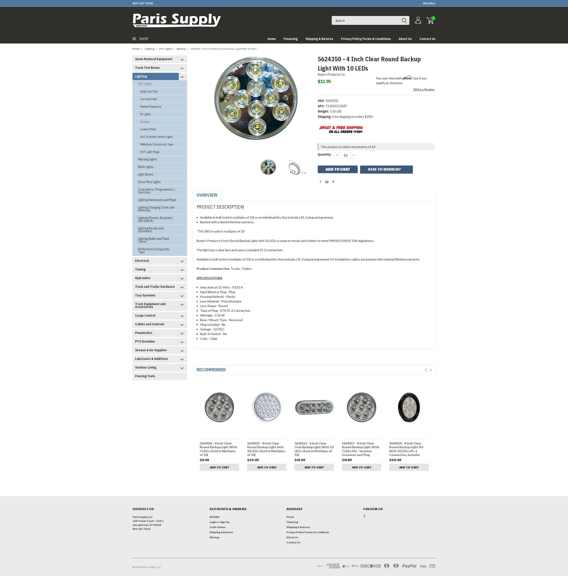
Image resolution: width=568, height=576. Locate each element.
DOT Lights (165, 48)
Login (212, 522)
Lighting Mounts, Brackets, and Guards (155, 219)
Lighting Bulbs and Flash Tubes (153, 240)
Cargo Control (145, 316)
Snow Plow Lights (149, 182)
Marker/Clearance (150, 106)
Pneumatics (143, 333)
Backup (181, 48)
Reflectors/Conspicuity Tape (156, 144)
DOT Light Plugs (150, 152)
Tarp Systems (145, 295)
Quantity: (324, 154)
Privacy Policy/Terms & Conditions (366, 39)
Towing (140, 269)
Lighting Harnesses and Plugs (157, 200)
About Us (405, 39)
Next (430, 370)
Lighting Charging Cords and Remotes (156, 208)
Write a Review (423, 89)
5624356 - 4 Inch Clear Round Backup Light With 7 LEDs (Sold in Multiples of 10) (218, 449)
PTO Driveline (145, 341)
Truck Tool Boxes (147, 68)
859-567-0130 (142, 3)
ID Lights (145, 114)
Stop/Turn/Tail (148, 91)
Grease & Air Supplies (151, 350)
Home (272, 39)
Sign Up (224, 522)
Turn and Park (148, 99)
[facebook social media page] (364, 516)
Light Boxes (145, 174)
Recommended (211, 370)
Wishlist (429, 3)
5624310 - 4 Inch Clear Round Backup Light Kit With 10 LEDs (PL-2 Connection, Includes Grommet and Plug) (406, 449)
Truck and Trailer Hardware (155, 287)
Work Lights (146, 167)
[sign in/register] (417, 21)
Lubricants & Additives (151, 359)
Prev (426, 370)
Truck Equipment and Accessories (150, 305)
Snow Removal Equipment (153, 59)
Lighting (149, 48)
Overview (207, 195)
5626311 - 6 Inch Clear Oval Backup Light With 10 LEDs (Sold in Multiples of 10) (313, 449)
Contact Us (428, 39)
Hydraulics (142, 278)
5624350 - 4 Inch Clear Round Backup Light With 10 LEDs (223, 48)
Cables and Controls (149, 324)
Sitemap (214, 537)
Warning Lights (147, 159)
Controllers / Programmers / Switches (156, 190)
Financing (291, 39)
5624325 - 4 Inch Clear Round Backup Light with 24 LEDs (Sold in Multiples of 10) (266, 449)
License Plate (148, 129)
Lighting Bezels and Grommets (151, 229)
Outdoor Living (145, 367)
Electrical (142, 261)
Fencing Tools (145, 376)
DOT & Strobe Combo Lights (156, 137)
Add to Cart (219, 467)
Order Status (217, 527)
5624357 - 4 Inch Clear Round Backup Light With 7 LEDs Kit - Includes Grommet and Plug (360, 449)
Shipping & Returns (319, 39)
